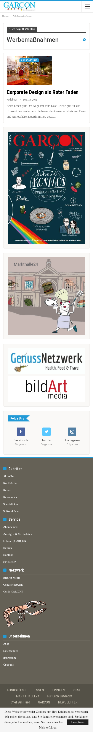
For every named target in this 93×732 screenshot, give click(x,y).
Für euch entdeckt (59, 696)
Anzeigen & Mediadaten (17, 534)
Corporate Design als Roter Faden (43, 92)
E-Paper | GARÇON (14, 541)
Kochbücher (10, 483)
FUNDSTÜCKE (16, 690)
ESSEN (39, 690)
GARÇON (44, 702)
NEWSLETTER (67, 702)
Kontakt (8, 554)
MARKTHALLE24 (27, 696)
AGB (6, 644)
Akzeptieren (78, 722)
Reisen (7, 490)
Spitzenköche (11, 511)
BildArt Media (11, 577)
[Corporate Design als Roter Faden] (29, 70)
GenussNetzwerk (13, 584)
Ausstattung (29, 60)
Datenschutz (10, 650)
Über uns (8, 664)
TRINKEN (58, 690)
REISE (77, 690)
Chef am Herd (20, 702)
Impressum (9, 657)
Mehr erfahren (47, 727)
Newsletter (9, 561)
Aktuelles (8, 476)
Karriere (8, 547)
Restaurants (10, 497)
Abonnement (10, 527)
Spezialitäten (11, 504)
